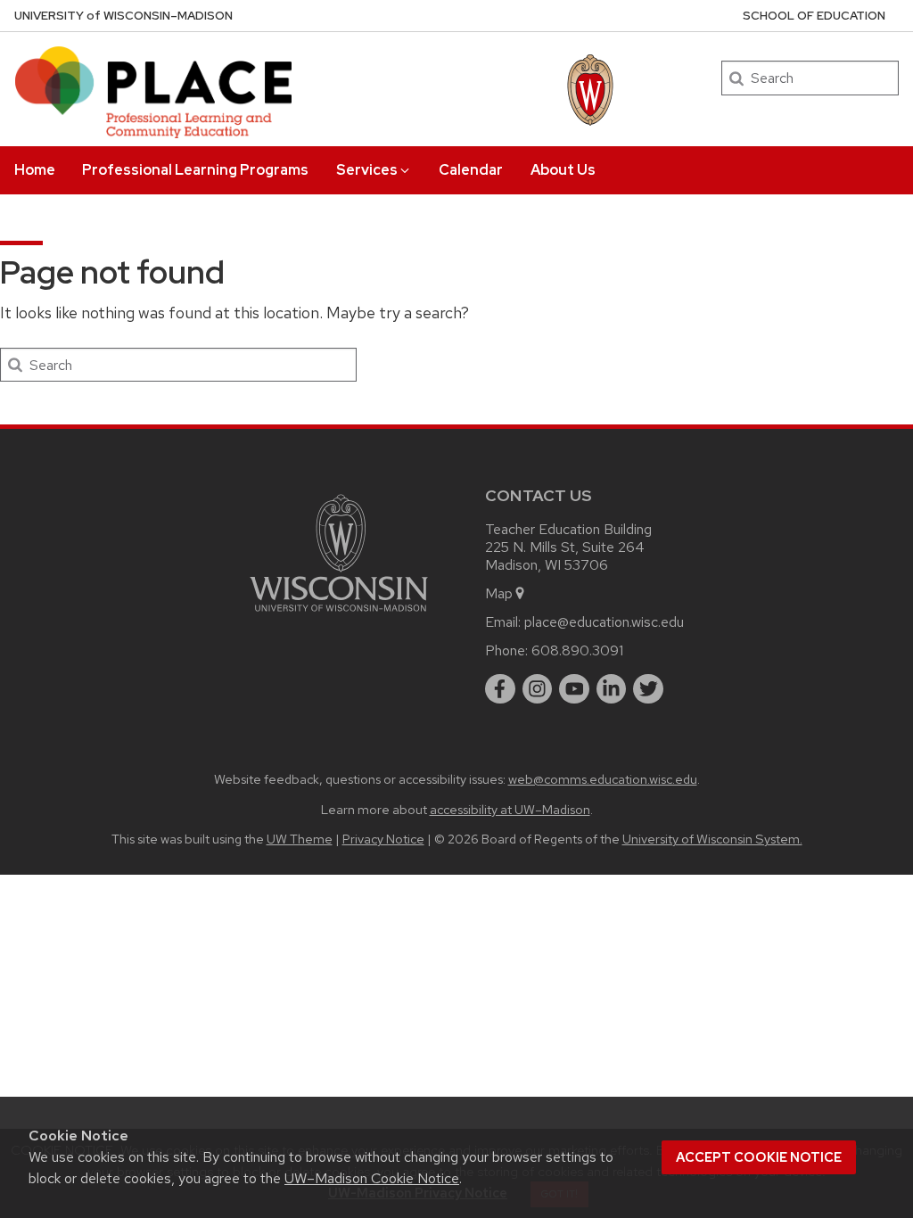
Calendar (471, 169)
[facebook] (500, 689)
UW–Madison (123, 15)
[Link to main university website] (339, 614)
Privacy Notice (383, 838)
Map (499, 593)
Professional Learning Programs (195, 169)
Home (34, 169)
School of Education (814, 15)
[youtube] (574, 689)
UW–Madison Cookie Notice (371, 1178)
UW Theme (300, 838)
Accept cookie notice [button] (759, 1157)
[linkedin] (611, 689)
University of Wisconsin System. (712, 838)
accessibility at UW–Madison (510, 809)
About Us (563, 169)
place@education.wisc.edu (604, 622)
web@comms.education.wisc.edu (602, 778)
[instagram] (537, 689)
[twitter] (648, 689)
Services (367, 169)
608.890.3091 (577, 650)
